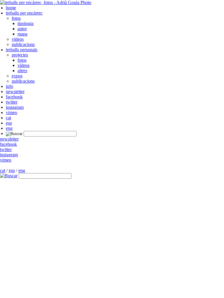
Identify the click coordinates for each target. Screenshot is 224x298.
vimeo (11, 112)
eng (9, 128)
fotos (16, 18)
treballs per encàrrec (24, 12)
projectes (20, 54)
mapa (22, 33)
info (9, 86)
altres (22, 70)
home (11, 7)
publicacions (23, 44)
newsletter (15, 91)
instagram (15, 107)
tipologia (26, 23)
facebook (14, 96)
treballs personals (21, 49)
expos (17, 75)
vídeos (18, 39)
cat (8, 117)
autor (22, 28)
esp (9, 122)
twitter (12, 102)
